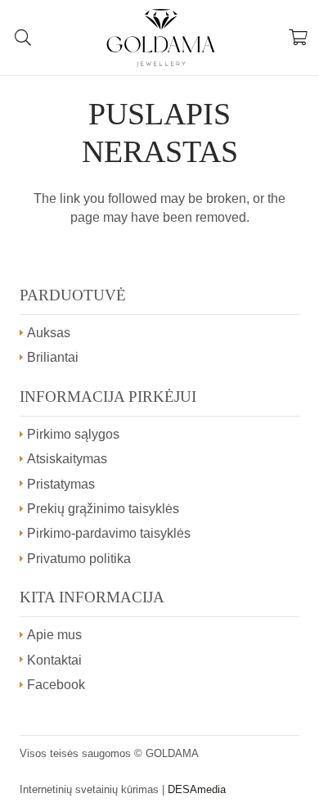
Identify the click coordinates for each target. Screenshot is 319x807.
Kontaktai (54, 660)
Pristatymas (61, 484)
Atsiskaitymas (67, 459)
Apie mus (54, 635)
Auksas (48, 333)
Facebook (56, 685)
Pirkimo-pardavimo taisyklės (109, 533)
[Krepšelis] (299, 37)
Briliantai (53, 357)
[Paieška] (23, 37)
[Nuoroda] (160, 37)
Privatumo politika (79, 559)
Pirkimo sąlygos (73, 434)
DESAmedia (197, 789)
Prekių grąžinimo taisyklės (103, 509)
